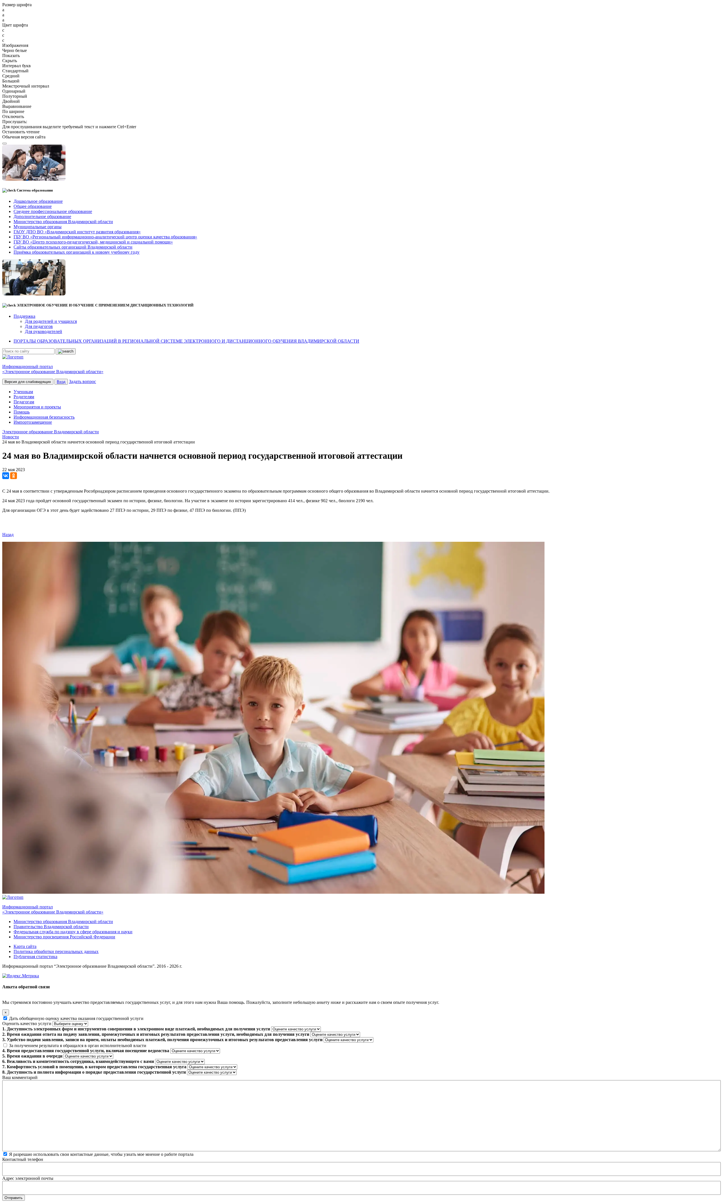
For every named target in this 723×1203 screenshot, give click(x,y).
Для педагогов (39, 326)
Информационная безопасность (44, 417)
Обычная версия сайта (23, 136)
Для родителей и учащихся (51, 321)
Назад (8, 534)
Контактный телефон (22, 1159)
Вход (61, 382)
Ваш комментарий (20, 1077)
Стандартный (15, 70)
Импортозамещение (33, 422)
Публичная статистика (35, 956)
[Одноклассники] (13, 475)
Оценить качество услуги (26, 1023)
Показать (11, 55)
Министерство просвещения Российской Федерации (64, 936)
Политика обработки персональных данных (56, 951)
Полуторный (14, 96)
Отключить (13, 116)
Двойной (11, 101)
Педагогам (24, 401)
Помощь (22, 412)
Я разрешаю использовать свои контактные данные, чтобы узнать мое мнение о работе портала (101, 1154)
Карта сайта (25, 946)
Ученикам (23, 391)
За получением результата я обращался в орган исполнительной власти (77, 1045)
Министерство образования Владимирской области (63, 921)
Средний (10, 75)
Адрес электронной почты (27, 1178)
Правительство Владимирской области (51, 926)
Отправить (14, 1198)
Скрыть (9, 60)
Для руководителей (43, 331)
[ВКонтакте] (5, 475)
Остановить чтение (21, 131)
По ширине (13, 111)
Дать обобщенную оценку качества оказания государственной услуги (76, 1018)
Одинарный (13, 91)
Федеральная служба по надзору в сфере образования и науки (73, 931)
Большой (10, 81)
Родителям (24, 396)
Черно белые (14, 50)
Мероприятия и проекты (37, 406)
